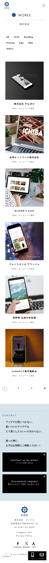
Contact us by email (24, 461)
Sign (21, 43)
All (7, 37)
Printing (10, 43)
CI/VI (16, 37)
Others (9, 48)
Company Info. (24, 532)
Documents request (24, 482)
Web (30, 43)
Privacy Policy (24, 535)
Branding (28, 37)
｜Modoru (7, 555)
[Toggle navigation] (43, 5)
